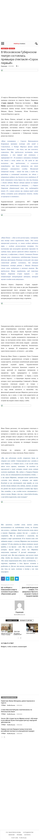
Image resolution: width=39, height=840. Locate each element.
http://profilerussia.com (19, 614)
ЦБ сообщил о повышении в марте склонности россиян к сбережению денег (9, 590)
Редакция (4, 66)
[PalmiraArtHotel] (32, 627)
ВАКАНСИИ (11, 834)
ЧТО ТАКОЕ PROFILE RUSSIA (13, 832)
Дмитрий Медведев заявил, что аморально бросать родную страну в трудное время (30, 591)
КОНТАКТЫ (27, 834)
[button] (36, 43)
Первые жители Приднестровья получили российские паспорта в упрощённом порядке (17, 730)
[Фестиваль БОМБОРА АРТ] (19, 627)
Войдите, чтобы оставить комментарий (14, 646)
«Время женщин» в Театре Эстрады (6, 634)
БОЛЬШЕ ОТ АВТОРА (26, 620)
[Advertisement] (19, 20)
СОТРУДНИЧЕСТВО (28, 832)
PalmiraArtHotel (30, 633)
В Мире (4, 705)
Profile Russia (11, 705)
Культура (11, 48)
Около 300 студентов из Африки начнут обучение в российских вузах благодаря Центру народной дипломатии (19, 720)
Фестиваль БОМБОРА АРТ (18, 634)
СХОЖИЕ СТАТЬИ (12, 620)
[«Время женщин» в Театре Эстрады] (7, 627)
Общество (4, 48)
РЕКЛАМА (19, 834)
